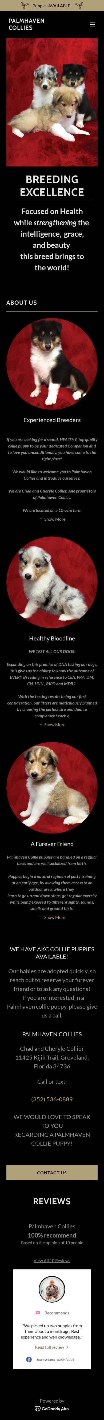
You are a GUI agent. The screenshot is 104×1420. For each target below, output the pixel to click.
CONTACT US (52, 1172)
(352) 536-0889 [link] (52, 1099)
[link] (38, 28)
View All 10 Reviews (52, 1260)
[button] (92, 24)
